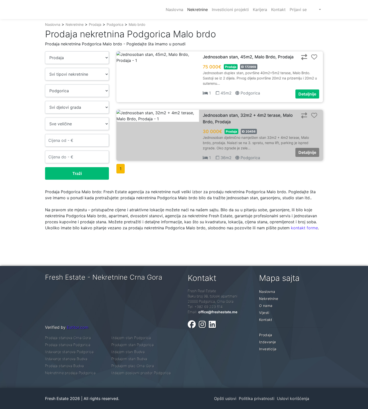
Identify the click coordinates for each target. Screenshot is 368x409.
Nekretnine (75, 24)
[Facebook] (192, 324)
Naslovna (52, 24)
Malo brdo (137, 24)
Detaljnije (307, 93)
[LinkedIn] (212, 324)
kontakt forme (304, 227)
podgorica (249, 92)
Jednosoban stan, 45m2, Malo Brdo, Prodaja (248, 56)
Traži (77, 173)
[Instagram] (202, 324)
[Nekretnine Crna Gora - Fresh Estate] (82, 9)
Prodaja (95, 24)
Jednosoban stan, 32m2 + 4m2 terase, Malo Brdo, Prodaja (248, 118)
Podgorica (115, 24)
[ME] (316, 10)
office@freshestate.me (217, 312)
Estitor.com (77, 327)
